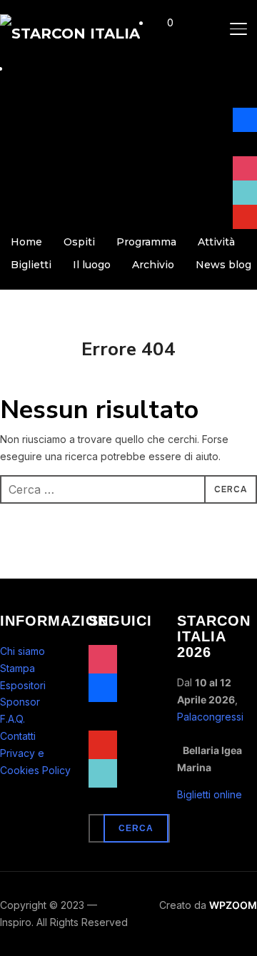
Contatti (18, 736)
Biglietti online (209, 794)
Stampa (17, 668)
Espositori (23, 685)
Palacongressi (210, 717)
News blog (223, 264)
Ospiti (79, 241)
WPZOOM (233, 905)
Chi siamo (22, 651)
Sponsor (20, 702)
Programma (146, 241)
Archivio (153, 264)
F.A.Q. (12, 719)
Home (26, 241)
